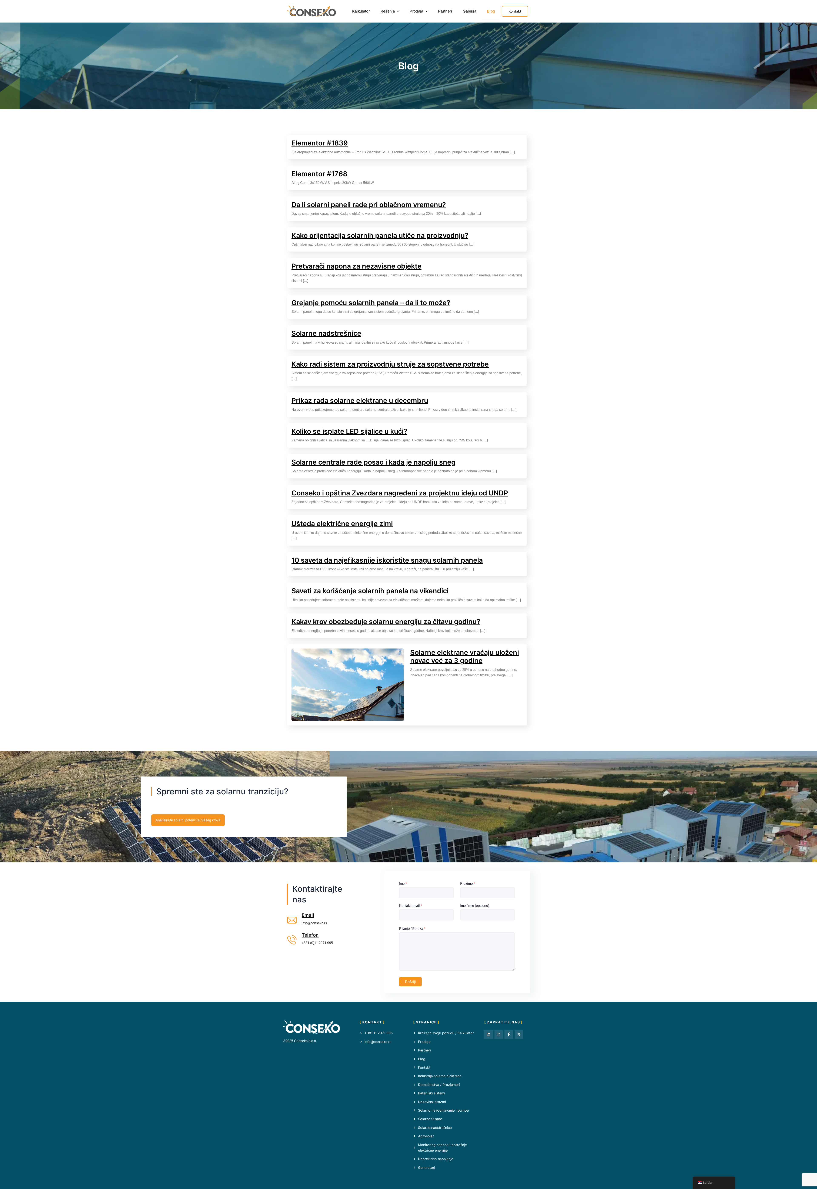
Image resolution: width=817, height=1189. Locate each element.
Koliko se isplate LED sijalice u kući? (349, 431)
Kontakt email (410, 905)
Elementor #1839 (319, 143)
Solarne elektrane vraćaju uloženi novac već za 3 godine (464, 656)
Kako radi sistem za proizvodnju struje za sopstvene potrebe (390, 364)
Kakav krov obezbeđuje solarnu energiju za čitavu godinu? (385, 621)
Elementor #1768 (319, 174)
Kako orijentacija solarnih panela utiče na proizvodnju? (379, 235)
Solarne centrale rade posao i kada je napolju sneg (373, 462)
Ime (403, 883)
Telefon (310, 935)
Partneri (445, 11)
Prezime (467, 883)
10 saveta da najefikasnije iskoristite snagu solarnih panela (387, 560)
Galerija (470, 11)
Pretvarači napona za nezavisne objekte (356, 266)
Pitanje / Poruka (412, 928)
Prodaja (416, 11)
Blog (491, 11)
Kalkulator (361, 11)
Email (308, 915)
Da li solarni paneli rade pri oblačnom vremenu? (368, 205)
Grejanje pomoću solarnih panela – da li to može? (370, 303)
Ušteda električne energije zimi (342, 523)
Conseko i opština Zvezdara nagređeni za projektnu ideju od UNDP (399, 493)
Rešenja (387, 11)
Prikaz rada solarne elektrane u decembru (359, 400)
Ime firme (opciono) (474, 905)
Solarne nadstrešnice (326, 333)
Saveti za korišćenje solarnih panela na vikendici (369, 591)
